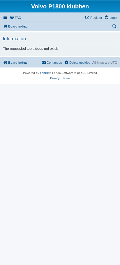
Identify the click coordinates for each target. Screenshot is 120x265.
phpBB (44, 72)
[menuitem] (15, 17)
